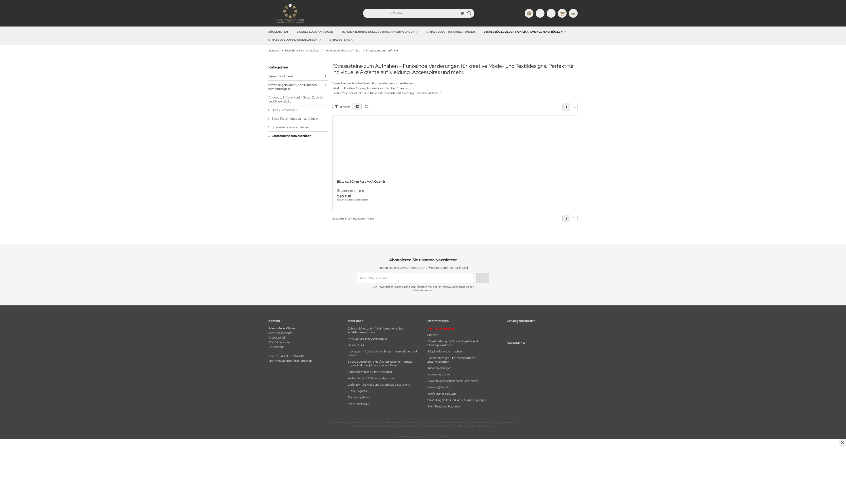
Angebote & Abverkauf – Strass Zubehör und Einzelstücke (296, 99)
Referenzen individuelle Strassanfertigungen (378, 32)
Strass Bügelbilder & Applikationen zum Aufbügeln (523, 32)
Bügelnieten (278, 32)
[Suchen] (469, 13)
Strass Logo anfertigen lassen (292, 40)
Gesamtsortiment (280, 76)
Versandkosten (361, 199)
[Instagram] (515, 351)
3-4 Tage (359, 191)
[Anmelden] (540, 13)
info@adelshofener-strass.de (293, 361)
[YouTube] (509, 351)
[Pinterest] (522, 351)
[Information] (462, 13)
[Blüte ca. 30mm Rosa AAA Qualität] (363, 150)
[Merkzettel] (551, 13)
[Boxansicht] (358, 106)
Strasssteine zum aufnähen (291, 136)
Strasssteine (340, 40)
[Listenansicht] (366, 106)
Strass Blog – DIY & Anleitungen (451, 32)
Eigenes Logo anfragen (315, 32)
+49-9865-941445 (291, 356)
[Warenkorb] (562, 13)
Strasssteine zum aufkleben (290, 127)
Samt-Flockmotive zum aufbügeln (295, 119)
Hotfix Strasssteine (284, 110)
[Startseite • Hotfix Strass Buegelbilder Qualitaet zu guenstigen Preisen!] (290, 23)
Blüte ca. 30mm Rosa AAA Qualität (361, 182)
